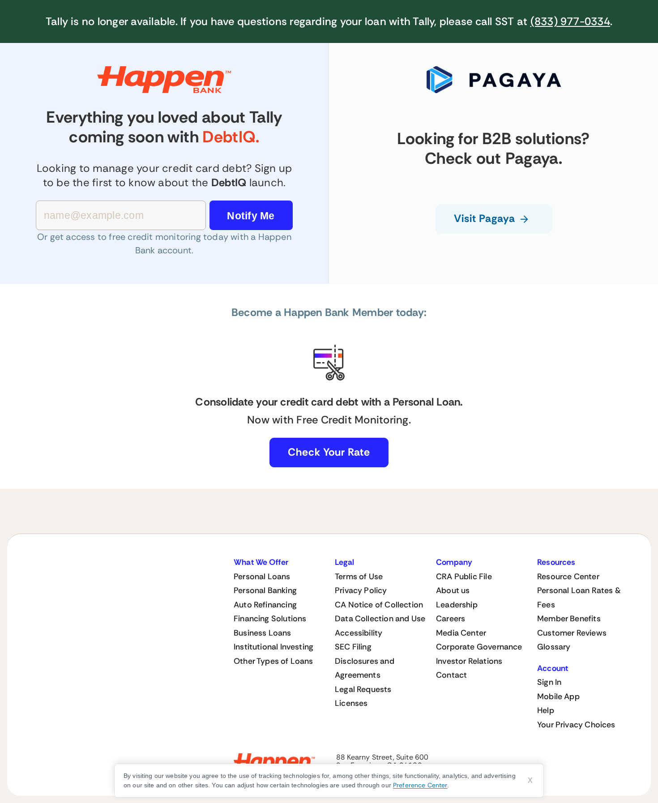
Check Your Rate (329, 452)
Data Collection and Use (380, 618)
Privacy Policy (361, 590)
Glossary (553, 646)
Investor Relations (469, 661)
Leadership (457, 604)
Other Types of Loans (273, 661)
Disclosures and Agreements (364, 668)
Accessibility (358, 633)
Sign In (549, 682)
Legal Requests (363, 689)
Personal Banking (265, 590)
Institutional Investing (273, 646)
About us (453, 590)
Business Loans (262, 633)
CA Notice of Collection (379, 604)
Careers (450, 618)
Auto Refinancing (265, 604)
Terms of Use (359, 576)
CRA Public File (464, 576)
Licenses (351, 703)
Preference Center (420, 785)
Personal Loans (262, 576)
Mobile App (558, 696)
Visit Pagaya (484, 218)
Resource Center (568, 576)
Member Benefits (569, 618)
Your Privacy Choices (576, 724)
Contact (451, 675)
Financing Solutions (270, 618)
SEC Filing (353, 646)
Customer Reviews (572, 633)
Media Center (461, 633)
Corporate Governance (479, 646)
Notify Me (250, 216)
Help (545, 710)
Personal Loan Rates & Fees (579, 597)
